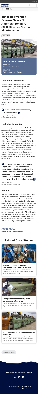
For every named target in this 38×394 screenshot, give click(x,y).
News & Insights (11, 372)
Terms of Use (15, 389)
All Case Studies (9, 352)
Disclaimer (25, 389)
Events (29, 372)
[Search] (30, 5)
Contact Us (34, 1)
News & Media (6, 9)
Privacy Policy (26, 386)
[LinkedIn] (15, 377)
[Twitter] (19, 377)
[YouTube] (23, 377)
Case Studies (22, 372)
